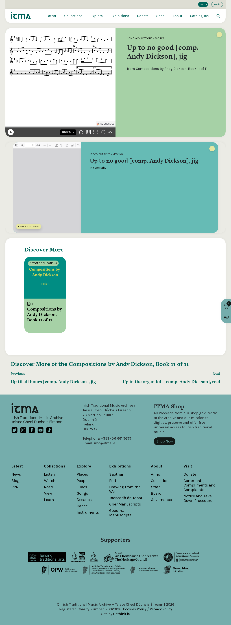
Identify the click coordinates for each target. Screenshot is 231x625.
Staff (155, 487)
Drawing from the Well (124, 489)
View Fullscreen (29, 226)
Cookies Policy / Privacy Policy (147, 609)
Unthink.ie (121, 614)
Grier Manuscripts (125, 504)
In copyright (98, 167)
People (82, 480)
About (177, 16)
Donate (143, 16)
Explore (96, 16)
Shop (160, 16)
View (48, 493)
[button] (226, 306)
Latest (51, 16)
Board (156, 493)
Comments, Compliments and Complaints (200, 485)
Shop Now (164, 441)
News (16, 474)
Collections (73, 16)
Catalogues (199, 16)
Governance (161, 499)
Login (217, 4)
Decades (84, 499)
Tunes (82, 487)
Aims (155, 474)
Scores (159, 38)
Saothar (116, 474)
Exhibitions (119, 16)
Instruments (88, 512)
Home (130, 38)
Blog (15, 480)
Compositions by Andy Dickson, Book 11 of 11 (129, 364)
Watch (49, 480)
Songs (82, 493)
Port (112, 480)
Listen (49, 474)
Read (48, 487)
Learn (49, 499)
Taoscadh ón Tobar (125, 498)
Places (82, 474)
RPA (14, 487)
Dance (82, 506)
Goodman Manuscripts (120, 512)
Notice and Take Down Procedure (198, 498)
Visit (188, 466)
